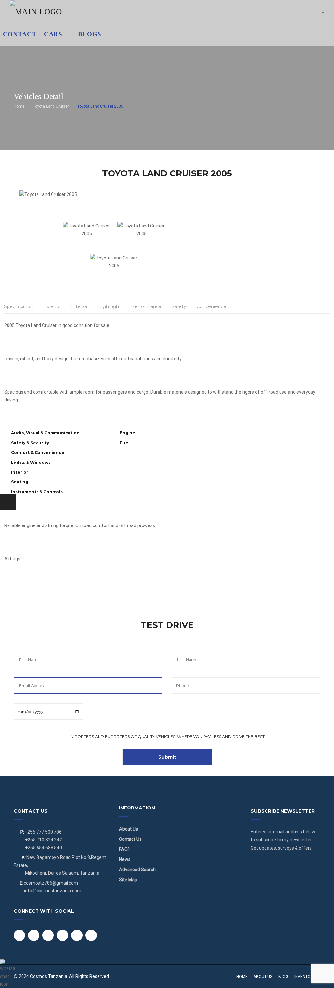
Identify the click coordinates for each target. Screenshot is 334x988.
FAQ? (124, 849)
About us (262, 976)
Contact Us (130, 839)
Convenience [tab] (211, 306)
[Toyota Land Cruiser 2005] (114, 206)
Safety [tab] (179, 306)
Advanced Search (137, 869)
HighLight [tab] (109, 306)
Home (19, 106)
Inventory (304, 976)
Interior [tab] (79, 306)
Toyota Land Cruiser (51, 106)
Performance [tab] (146, 306)
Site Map (128, 879)
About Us (128, 829)
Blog (283, 976)
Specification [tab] (18, 306)
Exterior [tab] (52, 306)
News (124, 859)
